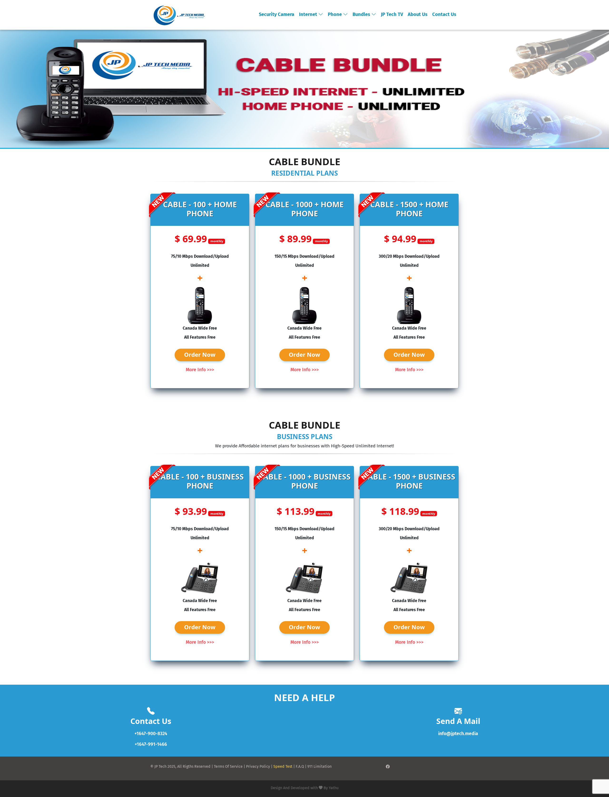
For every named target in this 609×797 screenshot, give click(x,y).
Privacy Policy (258, 766)
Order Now (200, 354)
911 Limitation (319, 766)
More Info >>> (200, 369)
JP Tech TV (392, 14)
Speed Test (282, 766)
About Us (417, 14)
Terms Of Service (228, 766)
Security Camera (276, 14)
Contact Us (444, 14)
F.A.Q (300, 766)
